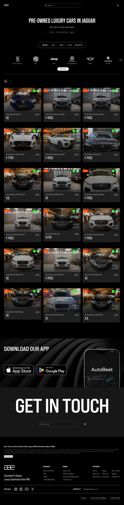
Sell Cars (105, 474)
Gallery (114, 474)
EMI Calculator (68, 474)
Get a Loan (116, 471)
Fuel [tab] (53, 45)
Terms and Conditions (98, 498)
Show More (8, 456)
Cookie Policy (115, 498)
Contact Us (116, 477)
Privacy (83, 498)
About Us (96, 474)
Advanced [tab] (78, 45)
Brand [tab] (45, 45)
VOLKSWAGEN (49, 480)
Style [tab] (62, 45)
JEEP (45, 477)
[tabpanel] (63, 63)
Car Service (67, 480)
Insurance (105, 477)
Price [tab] (70, 45)
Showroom (97, 477)
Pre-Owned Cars (61, 32)
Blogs (104, 471)
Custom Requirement (71, 477)
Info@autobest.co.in (90, 489)
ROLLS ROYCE (48, 471)
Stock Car (66, 471)
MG (44, 474)
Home (52, 32)
